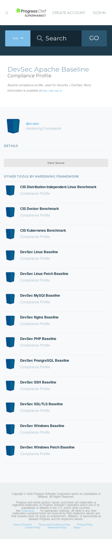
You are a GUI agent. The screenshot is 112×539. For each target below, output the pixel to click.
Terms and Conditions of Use (54, 524)
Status (77, 527)
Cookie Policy (32, 527)
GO (94, 38)
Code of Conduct (22, 524)
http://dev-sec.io (52, 90)
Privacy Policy (84, 524)
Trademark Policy (56, 527)
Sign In (99, 13)
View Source (56, 162)
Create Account (68, 13)
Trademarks (27, 510)
